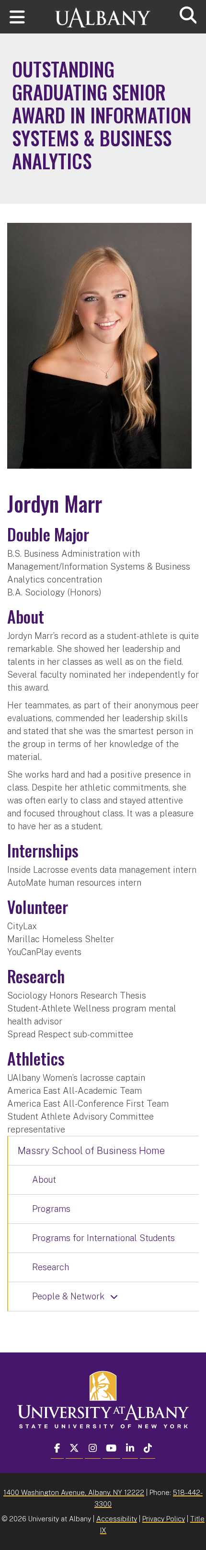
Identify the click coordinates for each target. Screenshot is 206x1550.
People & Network (68, 1296)
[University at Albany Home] (103, 13)
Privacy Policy (163, 1519)
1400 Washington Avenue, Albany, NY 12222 (73, 1492)
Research (50, 1267)
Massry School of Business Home (91, 1150)
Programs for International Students (103, 1238)
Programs (51, 1209)
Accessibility (116, 1519)
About (44, 1180)
